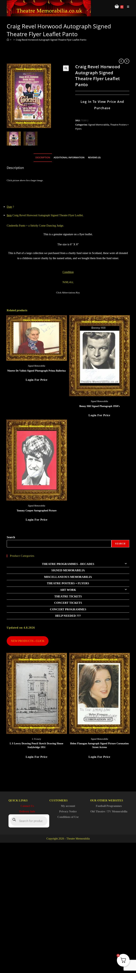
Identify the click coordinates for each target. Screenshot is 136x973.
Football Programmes (109, 805)
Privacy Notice (68, 811)
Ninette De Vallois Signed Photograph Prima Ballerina (36, 370)
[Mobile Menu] (126, 6)
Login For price (36, 379)
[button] (66, 68)
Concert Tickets (68, 602)
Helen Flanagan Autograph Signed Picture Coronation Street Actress (99, 745)
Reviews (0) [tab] (94, 157)
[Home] (8, 39)
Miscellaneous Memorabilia (68, 576)
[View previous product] (121, 61)
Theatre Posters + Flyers (68, 583)
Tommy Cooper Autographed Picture (36, 510)
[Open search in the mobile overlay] (28, 820)
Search (11, 537)
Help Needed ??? (68, 615)
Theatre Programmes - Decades (68, 563)
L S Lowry (36, 739)
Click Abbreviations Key (68, 292)
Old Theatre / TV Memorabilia (108, 811)
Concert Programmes (68, 609)
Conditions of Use (68, 816)
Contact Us (27, 805)
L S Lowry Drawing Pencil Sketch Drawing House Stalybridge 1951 (36, 745)
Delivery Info (27, 811)
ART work (68, 589)
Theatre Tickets (68, 596)
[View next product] (126, 61)
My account (68, 805)
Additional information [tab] (69, 157)
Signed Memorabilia (98, 124)
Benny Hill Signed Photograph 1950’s (99, 406)
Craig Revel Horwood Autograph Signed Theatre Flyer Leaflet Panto (51, 39)
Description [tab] (42, 157)
